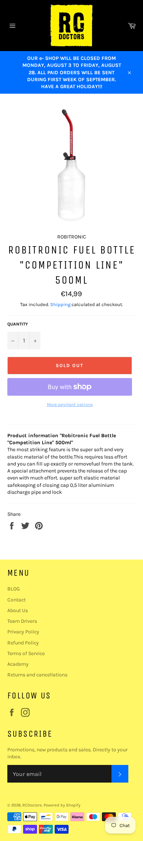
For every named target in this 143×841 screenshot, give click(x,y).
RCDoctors (32, 805)
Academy (18, 664)
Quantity (17, 324)
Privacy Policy (23, 632)
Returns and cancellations (37, 675)
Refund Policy (23, 643)
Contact (16, 600)
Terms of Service (26, 653)
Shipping (60, 304)
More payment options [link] (70, 404)
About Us (17, 610)
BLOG (13, 589)
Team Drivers (22, 621)
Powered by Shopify (62, 805)
